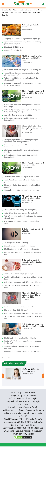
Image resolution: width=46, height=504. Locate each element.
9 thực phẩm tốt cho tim (13, 50)
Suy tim (5, 15)
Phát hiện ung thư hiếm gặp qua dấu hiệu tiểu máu (32, 58)
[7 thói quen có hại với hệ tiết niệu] (11, 234)
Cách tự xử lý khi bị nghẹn (14, 47)
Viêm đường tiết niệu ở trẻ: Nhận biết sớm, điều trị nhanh (22, 146)
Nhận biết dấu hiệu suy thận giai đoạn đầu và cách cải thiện (32, 295)
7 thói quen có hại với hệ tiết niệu (32, 230)
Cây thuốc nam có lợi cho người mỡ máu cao (21, 177)
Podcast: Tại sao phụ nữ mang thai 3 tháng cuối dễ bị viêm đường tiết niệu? (22, 111)
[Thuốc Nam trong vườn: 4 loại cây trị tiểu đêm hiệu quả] (11, 96)
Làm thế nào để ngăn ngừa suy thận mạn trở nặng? (21, 286)
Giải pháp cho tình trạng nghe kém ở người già (22, 39)
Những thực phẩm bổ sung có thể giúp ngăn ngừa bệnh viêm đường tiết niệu (21, 141)
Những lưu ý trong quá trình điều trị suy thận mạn (23, 282)
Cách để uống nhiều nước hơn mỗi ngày (19, 246)
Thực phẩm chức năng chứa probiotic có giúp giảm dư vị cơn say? (21, 74)
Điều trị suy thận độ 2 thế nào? (16, 310)
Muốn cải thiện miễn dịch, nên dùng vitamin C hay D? (22, 370)
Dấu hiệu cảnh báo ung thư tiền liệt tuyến (20, 338)
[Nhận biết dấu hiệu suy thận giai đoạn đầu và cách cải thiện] (11, 298)
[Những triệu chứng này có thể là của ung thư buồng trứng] (11, 201)
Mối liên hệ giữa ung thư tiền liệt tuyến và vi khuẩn (33, 325)
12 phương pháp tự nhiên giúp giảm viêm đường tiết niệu (22, 151)
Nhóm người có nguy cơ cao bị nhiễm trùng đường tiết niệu (20, 119)
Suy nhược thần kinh (31, 12)
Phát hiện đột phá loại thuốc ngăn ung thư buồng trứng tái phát (23, 217)
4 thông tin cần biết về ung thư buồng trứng (20, 210)
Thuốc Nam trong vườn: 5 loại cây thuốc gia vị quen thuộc (21, 181)
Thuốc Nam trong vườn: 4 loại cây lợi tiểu (33, 164)
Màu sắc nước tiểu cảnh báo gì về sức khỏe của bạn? (22, 253)
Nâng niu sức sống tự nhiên (25, 10)
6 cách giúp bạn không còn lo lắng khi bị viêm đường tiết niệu (21, 156)
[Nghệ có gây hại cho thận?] (11, 30)
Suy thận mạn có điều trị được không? (18, 274)
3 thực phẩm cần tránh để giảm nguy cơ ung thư (22, 70)
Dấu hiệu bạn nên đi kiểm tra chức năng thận (21, 249)
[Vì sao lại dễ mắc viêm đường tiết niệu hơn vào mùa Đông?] (11, 131)
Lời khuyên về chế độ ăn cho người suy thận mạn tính (23, 317)
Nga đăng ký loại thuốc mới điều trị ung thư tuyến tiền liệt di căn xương (23, 84)
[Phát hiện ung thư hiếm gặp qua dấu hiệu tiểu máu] (11, 61)
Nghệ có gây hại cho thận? (30, 26)
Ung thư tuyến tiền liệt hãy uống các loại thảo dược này (21, 347)
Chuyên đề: (7, 10)
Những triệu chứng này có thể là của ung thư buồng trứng (32, 198)
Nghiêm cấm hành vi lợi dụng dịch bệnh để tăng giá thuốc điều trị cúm (22, 43)
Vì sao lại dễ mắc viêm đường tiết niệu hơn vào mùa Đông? (22, 106)
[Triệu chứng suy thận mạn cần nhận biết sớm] (11, 265)
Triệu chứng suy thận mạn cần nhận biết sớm (32, 261)
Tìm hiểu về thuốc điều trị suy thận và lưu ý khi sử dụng (23, 278)
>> (8, 357)
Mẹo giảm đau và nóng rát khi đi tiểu (18, 115)
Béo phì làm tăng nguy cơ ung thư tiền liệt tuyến (22, 351)
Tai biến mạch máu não (11, 12)
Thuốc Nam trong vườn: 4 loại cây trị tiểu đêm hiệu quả (33, 93)
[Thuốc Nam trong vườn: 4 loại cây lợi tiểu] (11, 168)
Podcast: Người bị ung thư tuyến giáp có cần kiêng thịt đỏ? (21, 79)
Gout (40, 10)
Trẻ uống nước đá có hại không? (16, 243)
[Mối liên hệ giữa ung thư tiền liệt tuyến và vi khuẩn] (11, 329)
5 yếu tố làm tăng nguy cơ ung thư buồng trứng (22, 213)
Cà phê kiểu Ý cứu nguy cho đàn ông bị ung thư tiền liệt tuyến (22, 342)
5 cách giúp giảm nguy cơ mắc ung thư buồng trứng (21, 222)
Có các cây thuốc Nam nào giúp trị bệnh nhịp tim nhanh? (22, 186)
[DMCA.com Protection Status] (23, 437)
